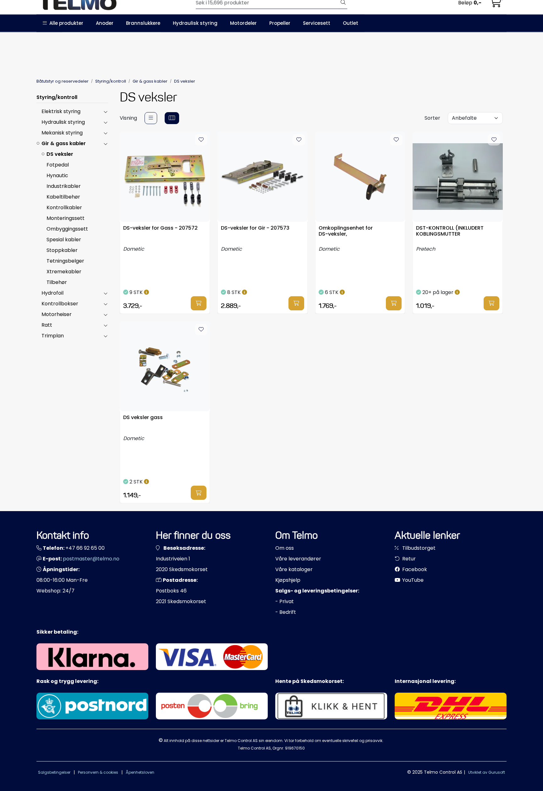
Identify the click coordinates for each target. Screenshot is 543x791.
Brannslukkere (143, 23)
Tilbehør (57, 282)
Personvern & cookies (98, 772)
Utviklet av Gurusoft (486, 772)
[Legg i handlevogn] (198, 303)
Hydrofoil (52, 293)
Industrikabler (64, 186)
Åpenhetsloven (140, 772)
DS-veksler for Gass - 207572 (160, 228)
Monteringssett (66, 218)
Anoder (104, 23)
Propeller (279, 23)
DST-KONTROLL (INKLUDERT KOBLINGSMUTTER (450, 231)
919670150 (295, 748)
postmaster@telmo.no (91, 558)
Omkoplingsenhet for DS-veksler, (346, 231)
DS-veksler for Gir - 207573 (255, 228)
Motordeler (243, 23)
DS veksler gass (143, 417)
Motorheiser (56, 314)
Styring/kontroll (56, 97)
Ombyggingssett (67, 228)
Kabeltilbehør (63, 196)
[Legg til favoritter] (201, 139)
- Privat (284, 601)
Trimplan (52, 335)
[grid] (172, 118)
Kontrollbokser (59, 303)
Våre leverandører (298, 558)
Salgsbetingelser (54, 772)
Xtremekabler (64, 271)
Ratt (46, 325)
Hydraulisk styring (195, 23)
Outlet (350, 23)
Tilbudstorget (418, 548)
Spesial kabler (64, 239)
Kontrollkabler (64, 207)
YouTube (412, 580)
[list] (151, 118)
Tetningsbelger (65, 261)
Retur (408, 558)
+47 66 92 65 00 (85, 548)
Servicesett (316, 23)
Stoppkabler (62, 250)
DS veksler (60, 154)
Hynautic (57, 175)
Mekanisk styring (62, 132)
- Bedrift (285, 612)
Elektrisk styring (60, 111)
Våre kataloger (294, 569)
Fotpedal (58, 164)
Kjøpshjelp (287, 580)
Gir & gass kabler (63, 143)
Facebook (414, 569)
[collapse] (105, 111)
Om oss (284, 548)
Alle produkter (65, 23)
